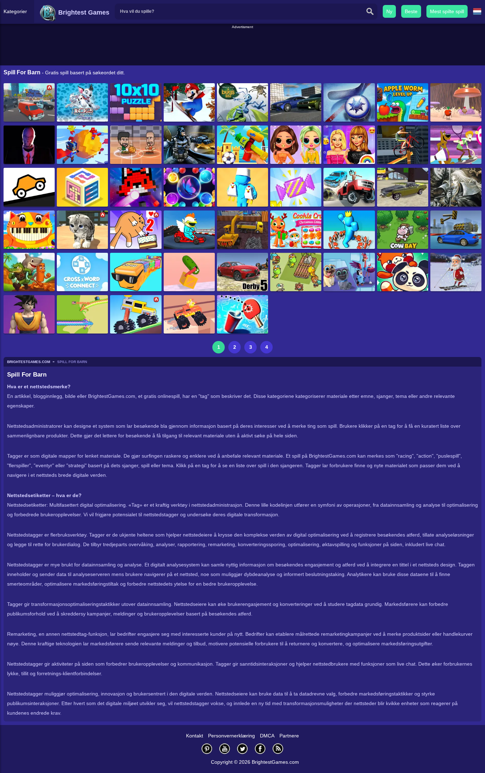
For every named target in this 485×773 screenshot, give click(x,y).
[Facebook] (260, 748)
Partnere (289, 736)
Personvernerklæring (231, 736)
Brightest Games (82, 12)
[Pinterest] (207, 748)
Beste (411, 11)
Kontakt (194, 736)
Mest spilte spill (447, 11)
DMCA (267, 736)
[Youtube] (224, 748)
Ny (389, 11)
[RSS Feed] (278, 748)
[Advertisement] (242, 46)
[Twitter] (242, 748)
